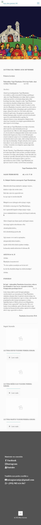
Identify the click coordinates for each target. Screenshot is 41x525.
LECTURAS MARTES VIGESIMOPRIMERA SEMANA (19, 419)
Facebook (11, 460)
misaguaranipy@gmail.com (20, 480)
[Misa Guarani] (9, 3)
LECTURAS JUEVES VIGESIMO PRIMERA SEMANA (19, 350)
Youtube (11, 467)
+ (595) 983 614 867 (16, 483)
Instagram (12, 464)
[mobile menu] (38, 3)
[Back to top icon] (20, 513)
